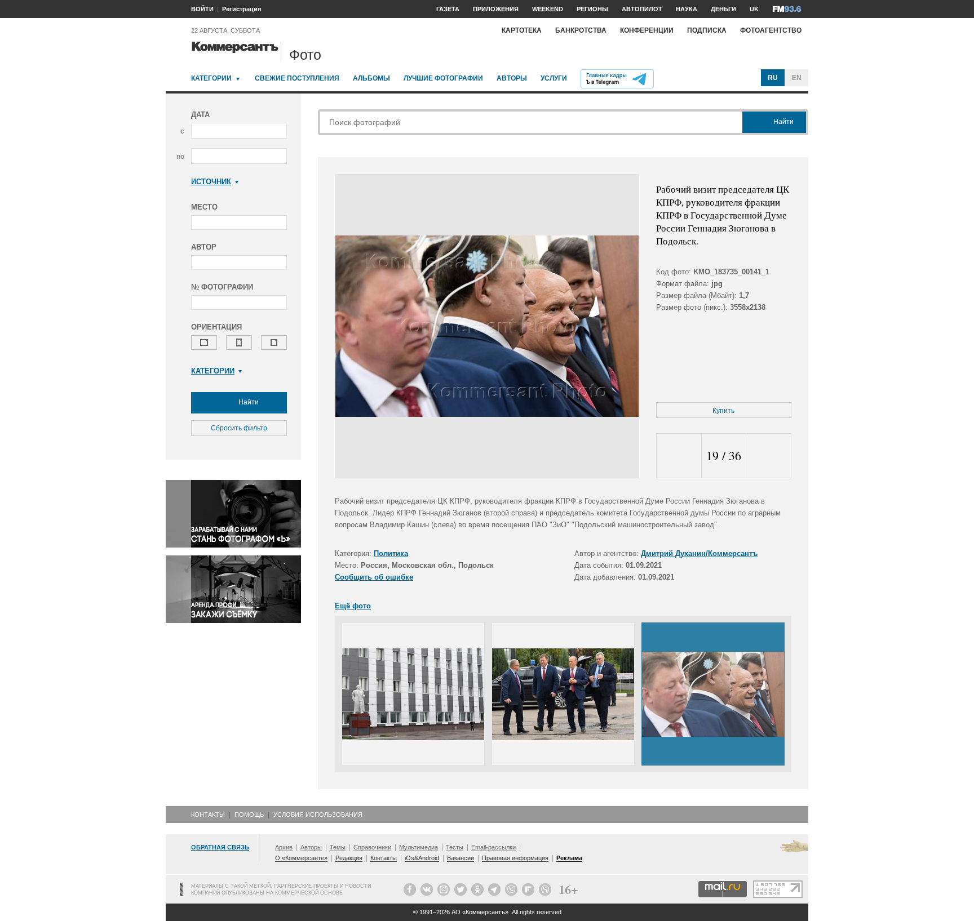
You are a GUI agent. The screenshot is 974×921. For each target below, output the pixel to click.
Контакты (208, 814)
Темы (338, 847)
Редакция (348, 858)
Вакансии (460, 858)
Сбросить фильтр (239, 428)
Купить (723, 411)
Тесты (454, 847)
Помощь (249, 814)
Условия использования (317, 814)
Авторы (512, 78)
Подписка (707, 30)
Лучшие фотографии (443, 78)
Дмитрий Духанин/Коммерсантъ (699, 553)
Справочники (372, 847)
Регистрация (241, 9)
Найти (248, 402)
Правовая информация (515, 858)
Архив (284, 847)
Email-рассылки (493, 847)
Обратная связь (220, 847)
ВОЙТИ (202, 9)
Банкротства (580, 30)
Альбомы (371, 78)
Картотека (522, 30)
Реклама (569, 858)
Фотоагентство (771, 30)
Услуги (554, 78)
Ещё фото (353, 606)
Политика (391, 553)
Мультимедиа (418, 847)
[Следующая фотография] (768, 456)
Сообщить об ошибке (374, 577)
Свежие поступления (297, 78)
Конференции (647, 30)
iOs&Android (422, 858)
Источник (211, 181)
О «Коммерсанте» (301, 858)
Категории (211, 78)
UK (754, 9)
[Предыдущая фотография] (679, 456)
